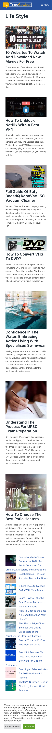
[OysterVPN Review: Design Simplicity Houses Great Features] (10, 686)
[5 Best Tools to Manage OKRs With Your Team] (10, 590)
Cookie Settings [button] (12, 726)
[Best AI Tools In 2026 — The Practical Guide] (10, 644)
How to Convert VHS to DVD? (24, 256)
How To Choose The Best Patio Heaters (23, 516)
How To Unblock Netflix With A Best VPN (22, 124)
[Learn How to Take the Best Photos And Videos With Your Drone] (10, 602)
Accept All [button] (29, 726)
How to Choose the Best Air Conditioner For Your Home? (32, 615)
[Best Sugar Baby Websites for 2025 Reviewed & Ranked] (10, 673)
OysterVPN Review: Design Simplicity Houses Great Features (33, 686)
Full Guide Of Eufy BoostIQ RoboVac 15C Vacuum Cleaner (25, 196)
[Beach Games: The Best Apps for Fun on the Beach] (10, 578)
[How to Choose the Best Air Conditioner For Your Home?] (10, 614)
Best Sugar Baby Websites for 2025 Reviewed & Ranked (33, 673)
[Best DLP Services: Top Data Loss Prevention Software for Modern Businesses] (10, 656)
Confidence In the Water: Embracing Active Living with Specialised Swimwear (25, 339)
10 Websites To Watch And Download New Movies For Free (25, 56)
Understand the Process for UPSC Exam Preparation (21, 426)
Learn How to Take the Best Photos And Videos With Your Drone (32, 602)
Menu (46, 5)
